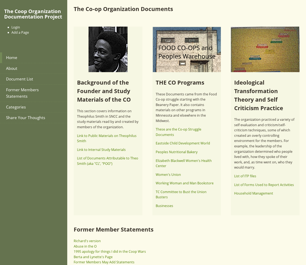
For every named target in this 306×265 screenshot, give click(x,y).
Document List (19, 79)
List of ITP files (245, 176)
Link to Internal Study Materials (101, 149)
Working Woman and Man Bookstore (185, 183)
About (11, 68)
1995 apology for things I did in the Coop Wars (110, 251)
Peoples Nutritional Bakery (177, 152)
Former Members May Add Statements (104, 262)
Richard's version (87, 241)
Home (11, 57)
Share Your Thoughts (25, 117)
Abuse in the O (85, 246)
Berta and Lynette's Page (93, 257)
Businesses (164, 205)
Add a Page (20, 32)
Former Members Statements (22, 93)
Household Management (253, 193)
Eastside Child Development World (183, 143)
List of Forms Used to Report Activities (264, 184)
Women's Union (168, 174)
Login (15, 27)
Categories (16, 107)
